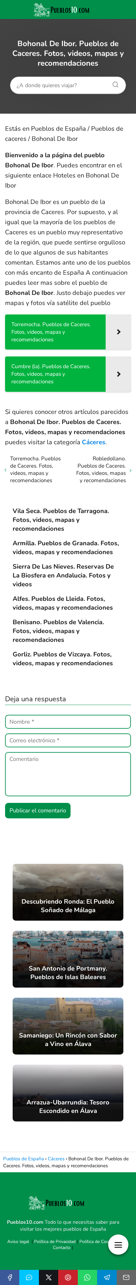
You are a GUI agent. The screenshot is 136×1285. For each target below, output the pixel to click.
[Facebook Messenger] (29, 1277)
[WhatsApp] (87, 1277)
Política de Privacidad (55, 1242)
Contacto (62, 1248)
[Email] (126, 1277)
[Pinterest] (67, 1277)
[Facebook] (9, 1277)
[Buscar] (113, 82)
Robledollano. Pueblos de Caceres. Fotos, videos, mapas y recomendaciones (101, 469)
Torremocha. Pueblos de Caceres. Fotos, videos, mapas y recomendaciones (35, 469)
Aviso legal (18, 1242)
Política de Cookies (97, 1242)
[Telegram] (106, 1277)
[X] (48, 1277)
